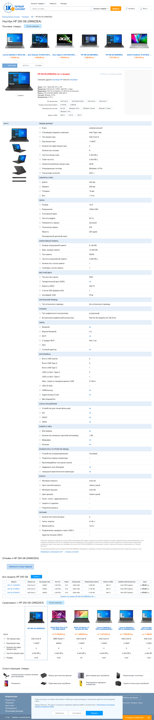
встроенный (94, 313)
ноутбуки (73, 79)
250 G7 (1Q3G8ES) (13, 585)
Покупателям (10, 700)
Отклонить (59, 713)
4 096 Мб (73, 105)
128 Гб (79, 115)
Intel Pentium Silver (78, 101)
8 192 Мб (63, 105)
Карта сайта (9, 705)
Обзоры (64, 3)
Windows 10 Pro (74, 108)
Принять (94, 713)
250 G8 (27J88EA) (13, 589)
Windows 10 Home (89, 108)
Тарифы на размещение (21, 717)
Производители (11, 708)
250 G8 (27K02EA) (13, 592)
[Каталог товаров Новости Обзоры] (100, 8)
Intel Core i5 (91, 101)
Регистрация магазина (14, 711)
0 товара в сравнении (134, 717)
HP (32, 17)
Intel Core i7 (103, 101)
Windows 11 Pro (65, 111)
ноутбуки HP (57, 79)
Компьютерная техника (11, 17)
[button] (145, 8)
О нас (7, 717)
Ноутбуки (25, 17)
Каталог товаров (38, 3)
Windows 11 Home (105, 108)
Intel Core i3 (64, 101)
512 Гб (71, 115)
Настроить (77, 713)
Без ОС (62, 108)
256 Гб (62, 115)
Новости (53, 3)
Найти (115, 8)
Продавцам (9, 702)
